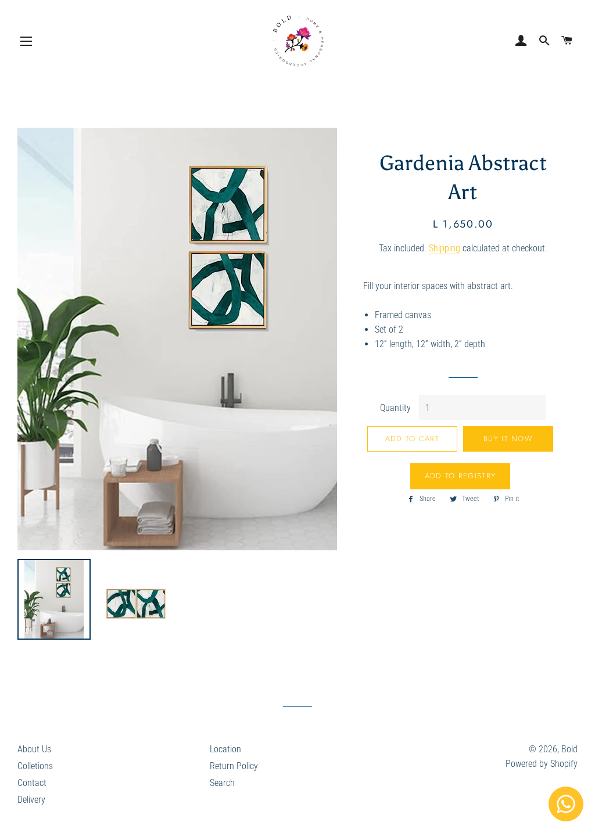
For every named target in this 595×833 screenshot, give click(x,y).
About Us (34, 749)
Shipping (444, 248)
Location (225, 749)
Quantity (395, 407)
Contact (31, 782)
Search (222, 782)
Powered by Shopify (542, 763)
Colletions (35, 765)
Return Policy (234, 765)
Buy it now (508, 438)
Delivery (31, 799)
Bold (569, 749)
